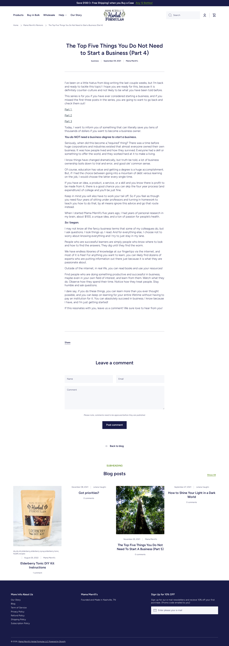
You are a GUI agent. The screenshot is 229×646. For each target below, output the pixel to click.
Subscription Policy (20, 623)
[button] (67, 342)
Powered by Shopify (57, 641)
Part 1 (68, 109)
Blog (13, 603)
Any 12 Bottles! (144, 2)
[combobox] (183, 15)
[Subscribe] (214, 610)
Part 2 (68, 115)
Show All (211, 475)
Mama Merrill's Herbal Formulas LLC (33, 641)
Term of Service (19, 607)
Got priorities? (89, 493)
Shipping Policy (18, 619)
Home (15, 25)
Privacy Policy (17, 611)
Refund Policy (17, 615)
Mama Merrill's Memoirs (33, 25)
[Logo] (114, 15)
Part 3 (68, 121)
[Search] (169, 15)
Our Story (16, 600)
